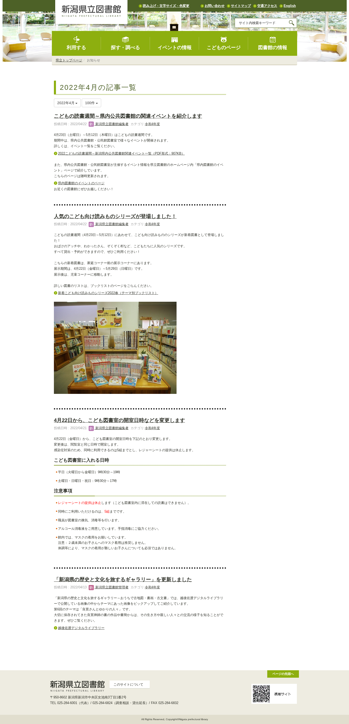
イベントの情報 (175, 47)
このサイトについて (128, 684)
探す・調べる (125, 47)
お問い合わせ (215, 6)
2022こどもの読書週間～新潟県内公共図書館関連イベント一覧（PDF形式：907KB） (121, 153)
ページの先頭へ (283, 673)
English (290, 6)
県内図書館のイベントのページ (81, 183)
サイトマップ (241, 6)
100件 (90, 103)
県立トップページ (69, 60)
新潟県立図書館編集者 (111, 124)
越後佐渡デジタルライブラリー (81, 628)
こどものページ (224, 47)
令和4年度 (152, 124)
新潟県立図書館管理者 (111, 587)
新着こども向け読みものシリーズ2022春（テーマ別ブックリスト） (108, 293)
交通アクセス (267, 6)
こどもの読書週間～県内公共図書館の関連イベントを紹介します (128, 116)
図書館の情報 (272, 47)
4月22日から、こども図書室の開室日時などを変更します (119, 420)
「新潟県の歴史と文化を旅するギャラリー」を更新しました (123, 579)
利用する (76, 47)
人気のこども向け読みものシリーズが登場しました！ (115, 216)
